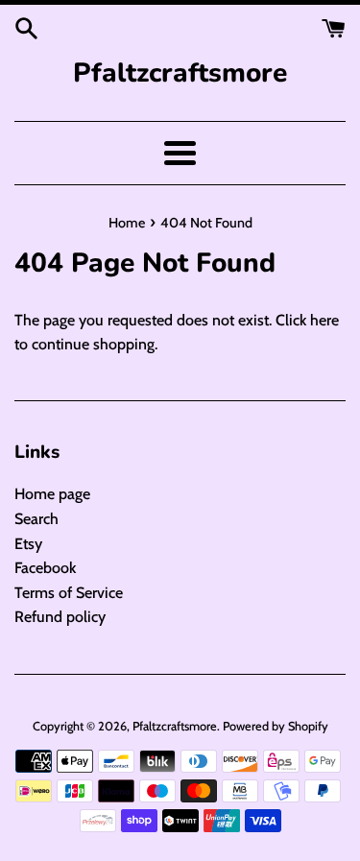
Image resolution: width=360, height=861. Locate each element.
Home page (52, 494)
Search (36, 519)
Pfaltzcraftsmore (180, 73)
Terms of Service (68, 593)
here (324, 320)
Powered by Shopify (275, 726)
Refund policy (60, 617)
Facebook (45, 568)
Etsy (28, 544)
